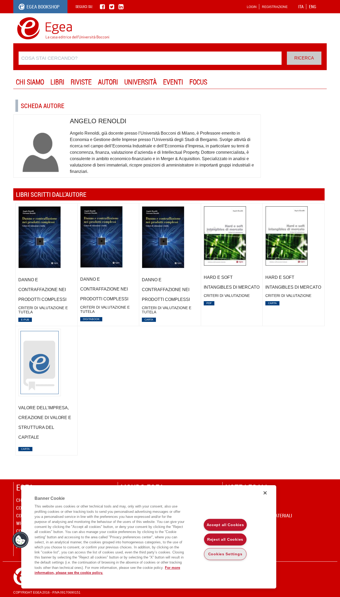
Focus (198, 82)
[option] (47, 264)
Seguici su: (84, 6)
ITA (301, 7)
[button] (20, 539)
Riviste (81, 82)
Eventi (173, 82)
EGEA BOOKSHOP (43, 6)
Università (140, 82)
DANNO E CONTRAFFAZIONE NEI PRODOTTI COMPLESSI (42, 290)
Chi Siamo (30, 82)
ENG (312, 7)
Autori (108, 82)
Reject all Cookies (225, 539)
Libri (57, 82)
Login (252, 7)
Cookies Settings (225, 554)
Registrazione (275, 7)
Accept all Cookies (225, 525)
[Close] (265, 493)
